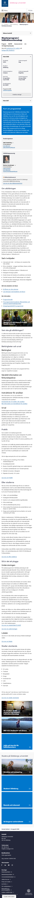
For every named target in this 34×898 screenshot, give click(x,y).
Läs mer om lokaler (7, 641)
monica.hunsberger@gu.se (10, 171)
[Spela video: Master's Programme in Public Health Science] (17, 318)
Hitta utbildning (14, 24)
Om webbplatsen (6, 886)
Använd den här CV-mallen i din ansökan (13, 401)
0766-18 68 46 (6, 168)
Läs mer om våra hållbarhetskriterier (12, 183)
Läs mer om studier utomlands (10, 698)
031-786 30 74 (6, 146)
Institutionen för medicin (13, 48)
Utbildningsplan (7, 90)
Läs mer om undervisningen (9, 629)
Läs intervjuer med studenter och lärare (14, 291)
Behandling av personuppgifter (6, 889)
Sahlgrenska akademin (8, 50)
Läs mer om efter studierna (9, 557)
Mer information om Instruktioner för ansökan (14, 404)
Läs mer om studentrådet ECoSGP (11, 625)
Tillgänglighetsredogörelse (9, 894)
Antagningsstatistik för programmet (13, 306)
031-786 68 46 (6, 170)
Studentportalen (7, 872)
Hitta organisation (6, 855)
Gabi (7, 142)
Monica (8, 165)
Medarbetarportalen (8, 874)
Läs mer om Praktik (7, 478)
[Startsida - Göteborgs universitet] (29, 892)
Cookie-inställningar (7, 892)
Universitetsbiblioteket (9, 877)
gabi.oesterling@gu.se (9, 147)
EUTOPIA (4, 884)
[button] (13, 10)
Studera (6, 24)
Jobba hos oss (5, 879)
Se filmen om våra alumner (10, 289)
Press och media (6, 881)
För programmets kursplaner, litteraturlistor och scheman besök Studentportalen (16, 302)
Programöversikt (7, 299)
